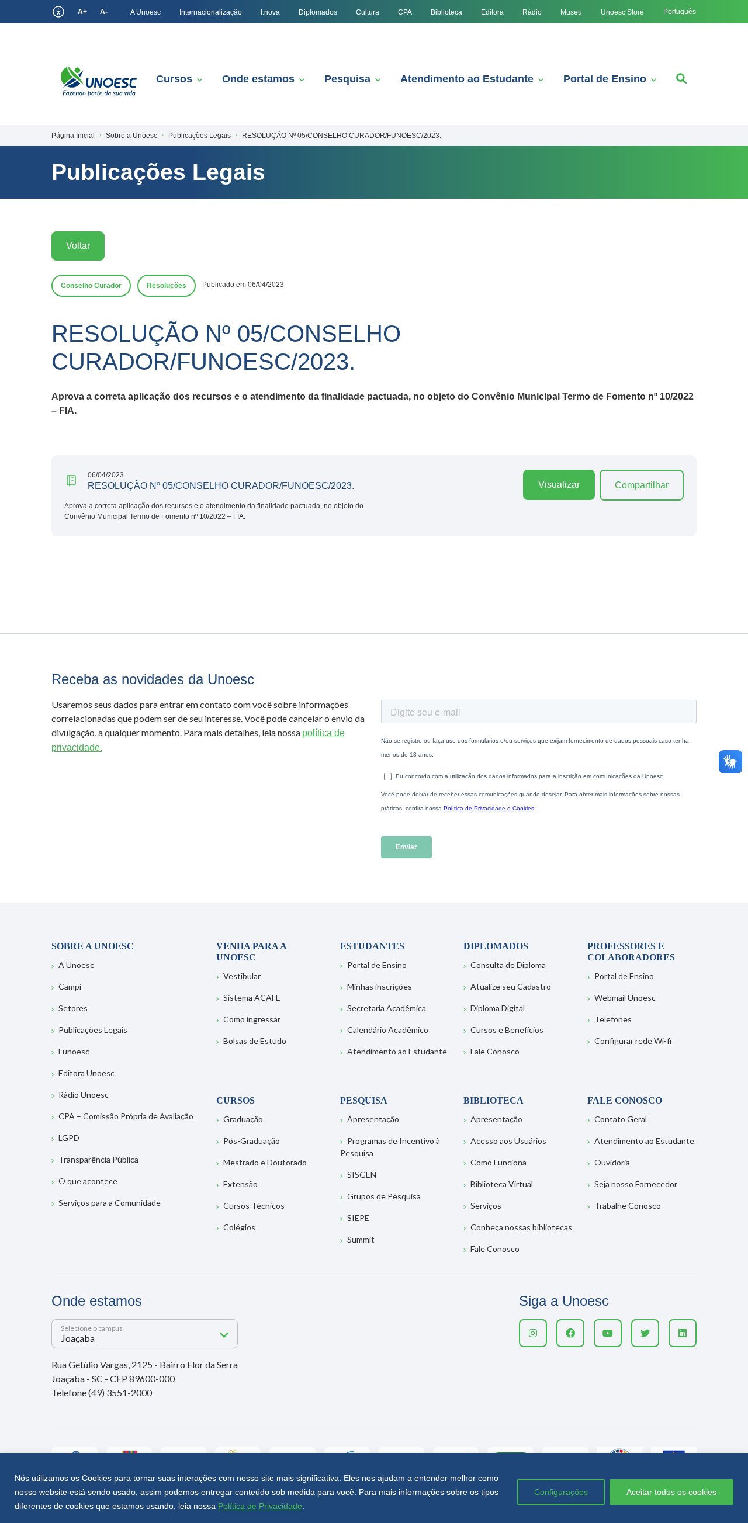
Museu (571, 12)
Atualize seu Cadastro (510, 986)
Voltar (78, 246)
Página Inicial (73, 135)
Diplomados (318, 12)
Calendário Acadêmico (387, 1030)
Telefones (613, 1019)
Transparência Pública (98, 1159)
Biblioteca (446, 12)
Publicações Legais (92, 1030)
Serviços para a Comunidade (109, 1203)
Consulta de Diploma (508, 965)
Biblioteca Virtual (501, 1184)
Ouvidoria (612, 1162)
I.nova (270, 12)
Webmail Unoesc (625, 997)
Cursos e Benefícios (506, 1030)
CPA (405, 12)
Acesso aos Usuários (508, 1141)
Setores (73, 1008)
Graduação (243, 1119)
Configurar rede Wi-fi (632, 1041)
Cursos (174, 79)
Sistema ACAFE (251, 997)
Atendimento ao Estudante (467, 79)
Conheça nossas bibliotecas (521, 1227)
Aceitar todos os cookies (671, 1492)
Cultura (367, 12)
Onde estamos (258, 79)
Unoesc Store (622, 12)
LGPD (68, 1138)
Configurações (561, 1492)
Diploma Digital (497, 1008)
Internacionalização (210, 12)
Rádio (532, 12)
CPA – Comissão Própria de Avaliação (125, 1116)
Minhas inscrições (379, 986)
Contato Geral (620, 1119)
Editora (492, 12)
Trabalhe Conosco (627, 1205)
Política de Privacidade (260, 1506)
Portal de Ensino (604, 79)
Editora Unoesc (86, 1073)
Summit (361, 1239)
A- (104, 12)
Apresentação (373, 1119)
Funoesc (73, 1051)
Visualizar (559, 485)
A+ (82, 12)
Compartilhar (642, 485)
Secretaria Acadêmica (386, 1008)
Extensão (240, 1184)
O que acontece (87, 1181)
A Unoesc (145, 12)
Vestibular (242, 976)
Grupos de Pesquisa (384, 1196)
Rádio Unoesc (83, 1094)
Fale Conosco (495, 1051)
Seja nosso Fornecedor (635, 1184)
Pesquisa (347, 79)
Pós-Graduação (251, 1141)
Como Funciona (498, 1162)
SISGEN (361, 1174)
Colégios (239, 1227)
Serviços (485, 1205)
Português (679, 12)
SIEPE (358, 1218)
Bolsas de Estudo (254, 1041)
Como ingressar (251, 1019)
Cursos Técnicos (254, 1205)
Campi (69, 986)
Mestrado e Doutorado (265, 1162)
